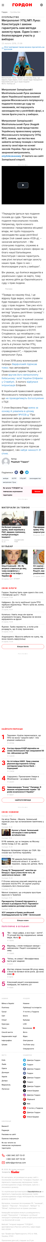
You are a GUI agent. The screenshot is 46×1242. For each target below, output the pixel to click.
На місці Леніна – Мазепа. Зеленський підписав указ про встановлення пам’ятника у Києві (23, 821)
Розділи (26, 998)
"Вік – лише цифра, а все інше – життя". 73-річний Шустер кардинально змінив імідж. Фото (25, 935)
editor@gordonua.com (16, 1162)
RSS (28, 1104)
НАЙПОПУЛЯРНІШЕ (12, 729)
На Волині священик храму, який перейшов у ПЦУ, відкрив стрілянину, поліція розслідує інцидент (14, 532)
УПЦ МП (23, 478)
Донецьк (5, 1072)
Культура (5, 1024)
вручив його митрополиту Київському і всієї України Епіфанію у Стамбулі (22, 378)
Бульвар (7, 546)
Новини (5, 998)
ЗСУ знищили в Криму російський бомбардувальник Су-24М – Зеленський (22, 913)
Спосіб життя (7, 1032)
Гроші (4, 1012)
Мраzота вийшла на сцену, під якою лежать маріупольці (22, 637)
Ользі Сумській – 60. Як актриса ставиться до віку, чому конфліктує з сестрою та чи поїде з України (14, 571)
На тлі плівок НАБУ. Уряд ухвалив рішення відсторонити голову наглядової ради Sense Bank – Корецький (23, 764)
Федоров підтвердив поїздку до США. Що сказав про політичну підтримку (21, 851)
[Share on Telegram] (27, 472)
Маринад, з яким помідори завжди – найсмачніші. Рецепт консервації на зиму (24, 948)
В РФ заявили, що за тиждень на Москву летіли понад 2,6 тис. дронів (20, 842)
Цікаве (4, 1045)
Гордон (4, 12)
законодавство (35, 478)
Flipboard (31, 1099)
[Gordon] (22, 5)
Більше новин (23, 920)
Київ (3, 1060)
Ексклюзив (27, 1028)
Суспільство (15, 12)
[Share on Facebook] (16, 472)
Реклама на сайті (9, 1134)
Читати (37, 491)
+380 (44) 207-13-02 (15, 1159)
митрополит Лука (9, 482)
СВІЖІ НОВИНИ (10, 812)
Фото (25, 1032)
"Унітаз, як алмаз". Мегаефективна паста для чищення (23, 959)
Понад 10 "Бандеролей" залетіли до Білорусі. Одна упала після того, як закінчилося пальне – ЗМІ (19, 872)
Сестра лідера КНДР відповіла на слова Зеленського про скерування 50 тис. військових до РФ (25, 750)
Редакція (5, 1130)
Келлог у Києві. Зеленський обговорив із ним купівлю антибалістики (25, 832)
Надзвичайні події (19, 540)
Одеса (4, 1068)
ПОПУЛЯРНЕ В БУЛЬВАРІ (15, 926)
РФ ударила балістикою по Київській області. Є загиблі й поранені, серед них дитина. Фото (28, 861)
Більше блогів (23, 647)
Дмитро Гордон (33, 1060)
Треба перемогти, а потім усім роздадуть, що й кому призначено (20, 628)
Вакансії (5, 1126)
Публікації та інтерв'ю (32, 1007)
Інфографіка (7, 1040)
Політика (5, 1007)
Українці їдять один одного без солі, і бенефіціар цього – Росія (22, 593)
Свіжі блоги (9, 588)
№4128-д (23, 414)
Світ (3, 1016)
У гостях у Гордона (31, 1012)
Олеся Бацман (33, 1091)
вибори (5, 478)
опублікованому (11, 156)
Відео (25, 1036)
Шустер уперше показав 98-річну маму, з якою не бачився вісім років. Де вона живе (25, 971)
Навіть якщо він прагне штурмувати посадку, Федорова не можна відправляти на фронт (21, 616)
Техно (4, 1028)
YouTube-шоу (28, 1045)
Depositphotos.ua (34, 1191)
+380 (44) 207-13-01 (15, 1155)
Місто (4, 1055)
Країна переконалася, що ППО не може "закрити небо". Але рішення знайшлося (24, 737)
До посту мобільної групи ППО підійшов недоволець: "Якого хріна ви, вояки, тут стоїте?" (23, 604)
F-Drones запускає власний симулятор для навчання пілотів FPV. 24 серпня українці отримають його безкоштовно (21, 883)
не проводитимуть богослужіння (25, 398)
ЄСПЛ (14, 478)
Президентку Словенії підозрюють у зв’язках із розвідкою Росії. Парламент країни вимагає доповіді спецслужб (20, 903)
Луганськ (5, 1089)
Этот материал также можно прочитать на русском (24, 48)
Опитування (28, 1040)
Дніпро (5, 1081)
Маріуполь (6, 1085)
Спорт (4, 1020)
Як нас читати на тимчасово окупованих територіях (11, 1145)
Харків (4, 1077)
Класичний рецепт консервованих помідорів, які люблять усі (23, 983)
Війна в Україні (8, 1003)
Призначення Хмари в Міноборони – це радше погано (23, 777)
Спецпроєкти (28, 1049)
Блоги (25, 1016)
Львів (4, 1064)
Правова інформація (10, 1138)
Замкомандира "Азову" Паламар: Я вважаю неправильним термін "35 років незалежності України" (24, 789)
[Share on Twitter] (21, 472)
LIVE (25, 1024)
